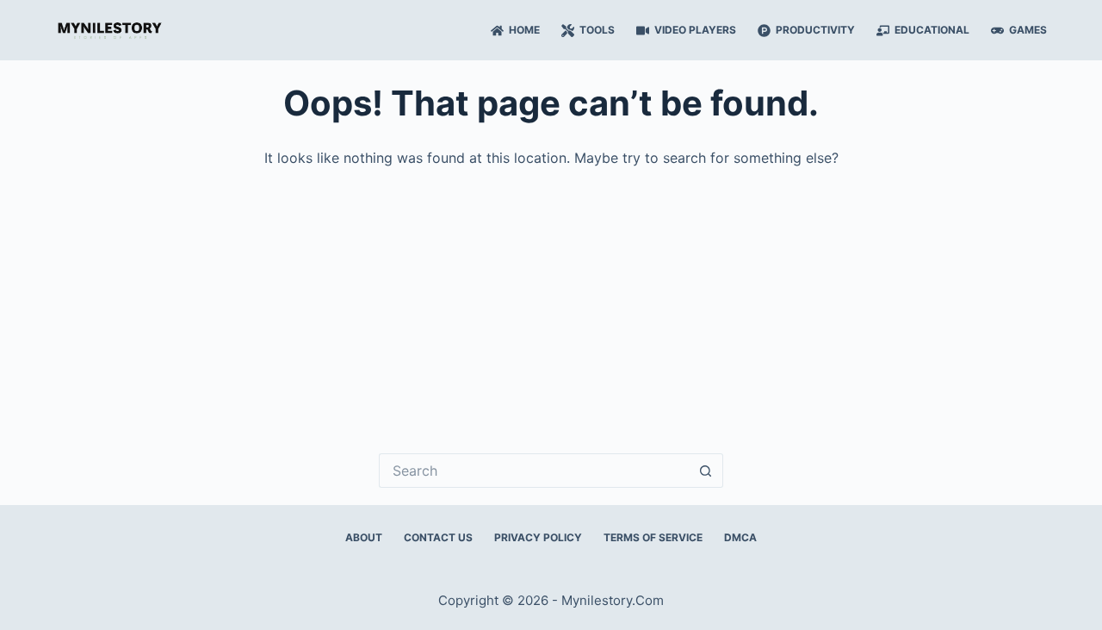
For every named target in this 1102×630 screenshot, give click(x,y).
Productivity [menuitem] (815, 29)
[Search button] (706, 470)
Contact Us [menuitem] (438, 537)
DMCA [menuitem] (740, 537)
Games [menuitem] (1028, 29)
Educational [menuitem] (932, 29)
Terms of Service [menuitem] (653, 537)
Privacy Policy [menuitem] (538, 537)
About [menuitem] (363, 537)
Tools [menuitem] (597, 29)
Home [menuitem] (524, 29)
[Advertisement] (551, 298)
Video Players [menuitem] (695, 29)
